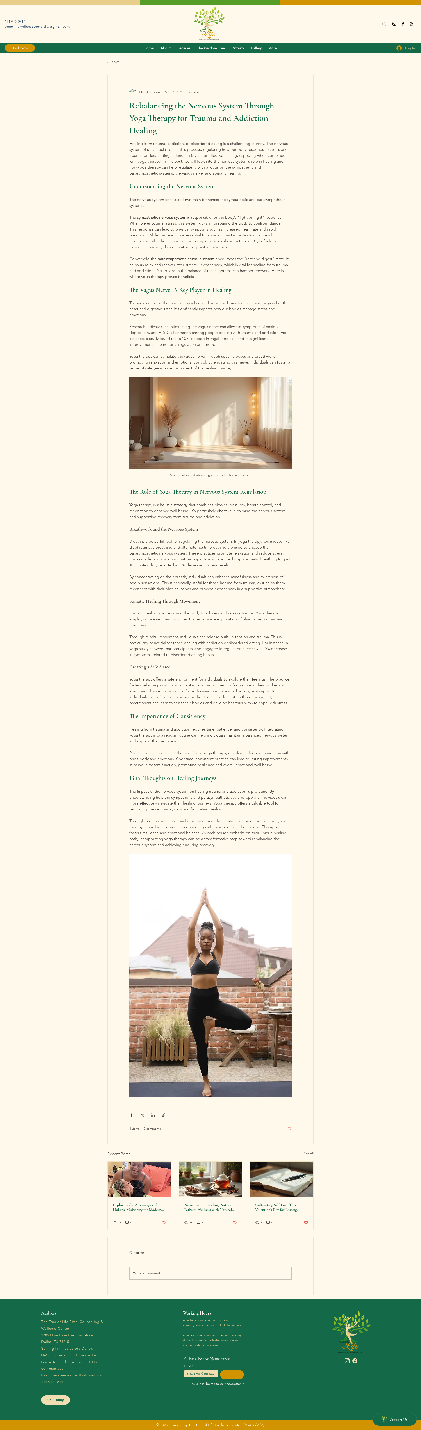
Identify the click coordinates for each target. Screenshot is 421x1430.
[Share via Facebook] (131, 1115)
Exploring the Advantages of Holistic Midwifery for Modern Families (137, 1207)
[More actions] (289, 92)
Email (188, 1366)
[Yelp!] (411, 23)
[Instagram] (394, 23)
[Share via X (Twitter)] (142, 1115)
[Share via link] (164, 1115)
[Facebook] (402, 23)
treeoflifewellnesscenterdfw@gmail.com (37, 26)
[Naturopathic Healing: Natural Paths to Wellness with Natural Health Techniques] (210, 1179)
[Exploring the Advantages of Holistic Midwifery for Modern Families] (139, 1179)
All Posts (113, 62)
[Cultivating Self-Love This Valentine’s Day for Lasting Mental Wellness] (281, 1179)
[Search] (384, 24)
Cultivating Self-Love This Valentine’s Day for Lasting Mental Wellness (276, 1207)
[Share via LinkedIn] (153, 1115)
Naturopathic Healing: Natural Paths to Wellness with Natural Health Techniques (208, 1207)
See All (309, 1153)
